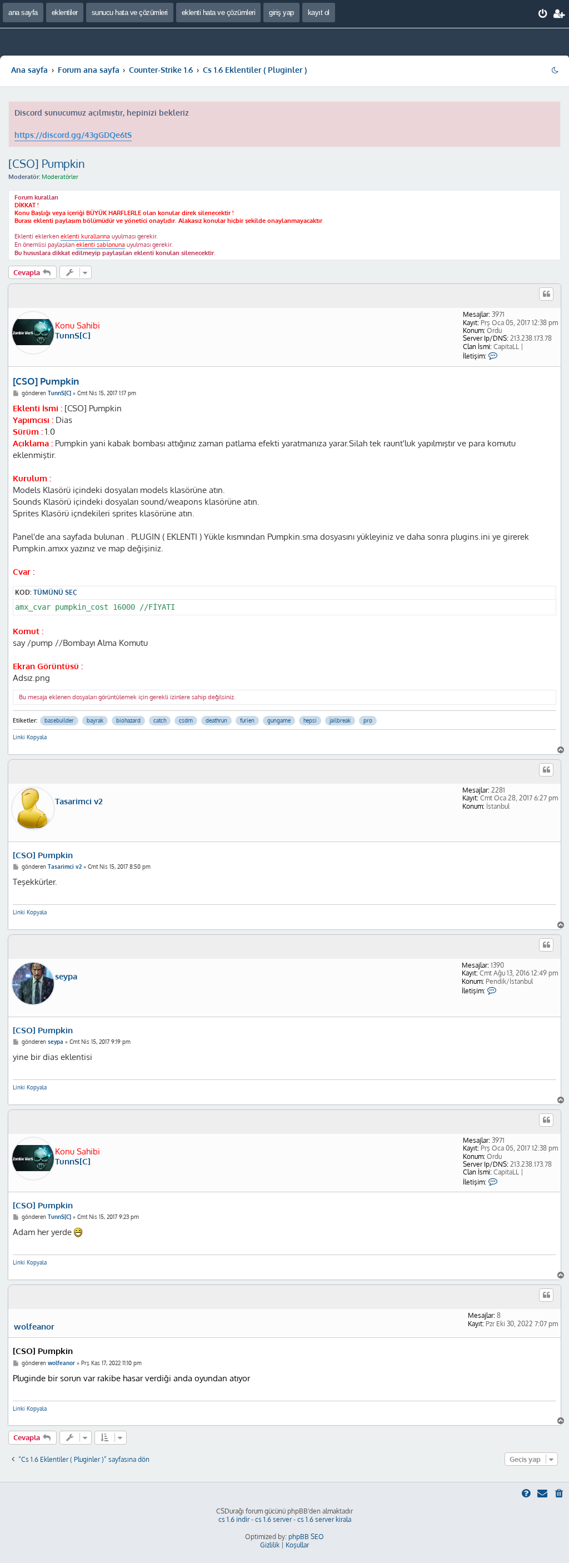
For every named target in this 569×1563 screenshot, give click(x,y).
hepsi (310, 720)
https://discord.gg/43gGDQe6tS (73, 135)
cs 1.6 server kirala (324, 1519)
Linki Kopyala (30, 737)
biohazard (128, 720)
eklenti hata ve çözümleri (219, 12)
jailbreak (340, 720)
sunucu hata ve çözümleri (130, 12)
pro (367, 720)
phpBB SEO (306, 1536)
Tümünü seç (55, 592)
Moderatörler (60, 177)
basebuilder (59, 720)
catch (159, 720)
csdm (186, 720)
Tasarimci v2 (79, 802)
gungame (279, 720)
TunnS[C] (73, 336)
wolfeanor (34, 1327)
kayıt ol (319, 12)
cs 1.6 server (273, 1519)
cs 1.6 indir (233, 1519)
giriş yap (281, 12)
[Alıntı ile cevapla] (546, 294)
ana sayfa (23, 12)
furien (247, 720)
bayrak (95, 720)
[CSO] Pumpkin (46, 163)
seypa (66, 977)
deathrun (216, 720)
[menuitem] (543, 14)
